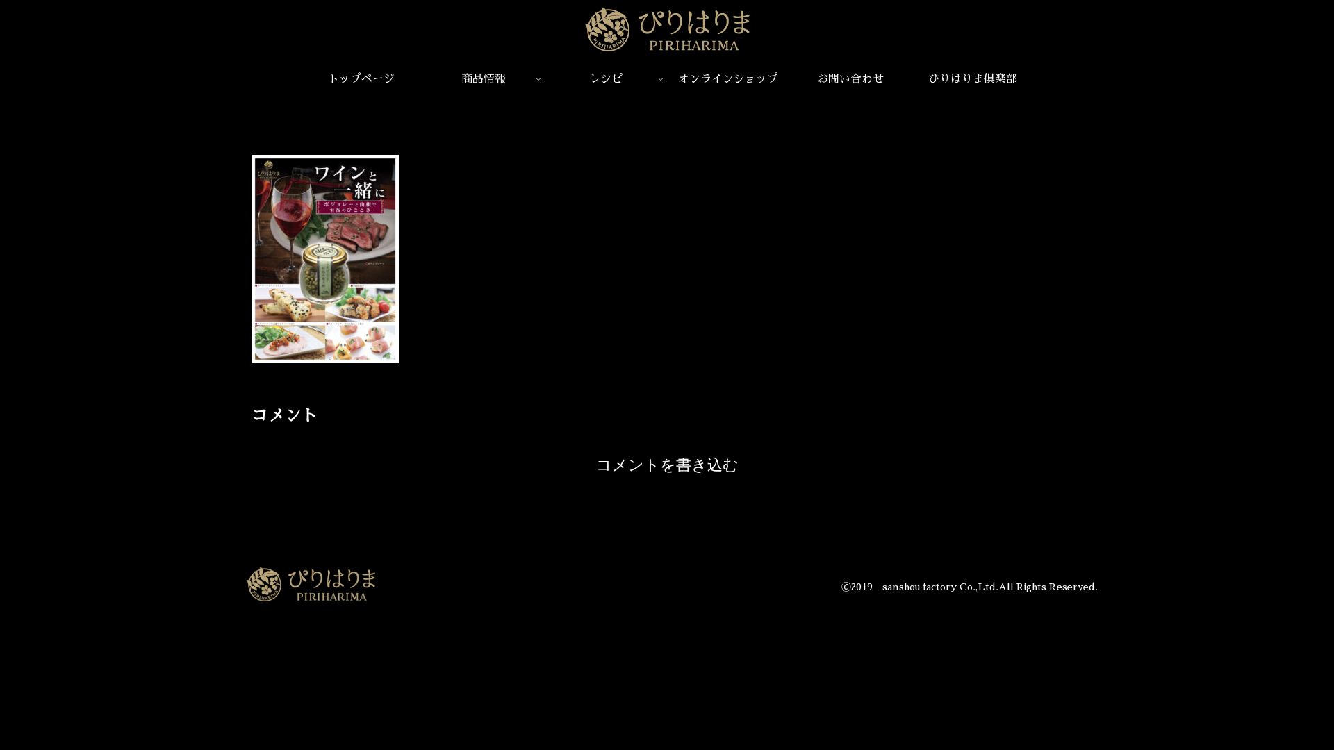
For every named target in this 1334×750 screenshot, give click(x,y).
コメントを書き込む (667, 465)
